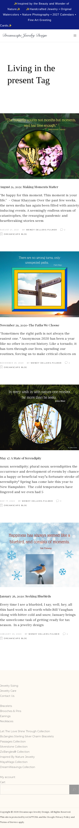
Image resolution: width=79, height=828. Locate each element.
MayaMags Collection (14, 762)
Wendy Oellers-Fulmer (41, 230)
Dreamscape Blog (15, 234)
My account (7, 777)
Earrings (5, 716)
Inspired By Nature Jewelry (17, 756)
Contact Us (7, 696)
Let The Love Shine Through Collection (25, 731)
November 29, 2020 (12, 363)
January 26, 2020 (10, 634)
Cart (2, 782)
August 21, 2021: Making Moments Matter (29, 187)
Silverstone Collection (14, 746)
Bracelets (6, 706)
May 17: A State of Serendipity (20, 458)
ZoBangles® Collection (15, 751)
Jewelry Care (8, 690)
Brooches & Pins (10, 711)
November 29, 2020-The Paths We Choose (29, 325)
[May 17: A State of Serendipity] (39, 417)
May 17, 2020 (7, 501)
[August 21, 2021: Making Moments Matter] (39, 146)
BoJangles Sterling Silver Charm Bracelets (27, 736)
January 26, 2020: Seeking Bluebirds (25, 596)
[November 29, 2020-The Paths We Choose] (39, 284)
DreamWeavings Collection (17, 767)
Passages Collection (13, 741)
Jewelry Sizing (9, 685)
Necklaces (6, 721)
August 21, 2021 (9, 230)
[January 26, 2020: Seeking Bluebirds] (39, 555)
